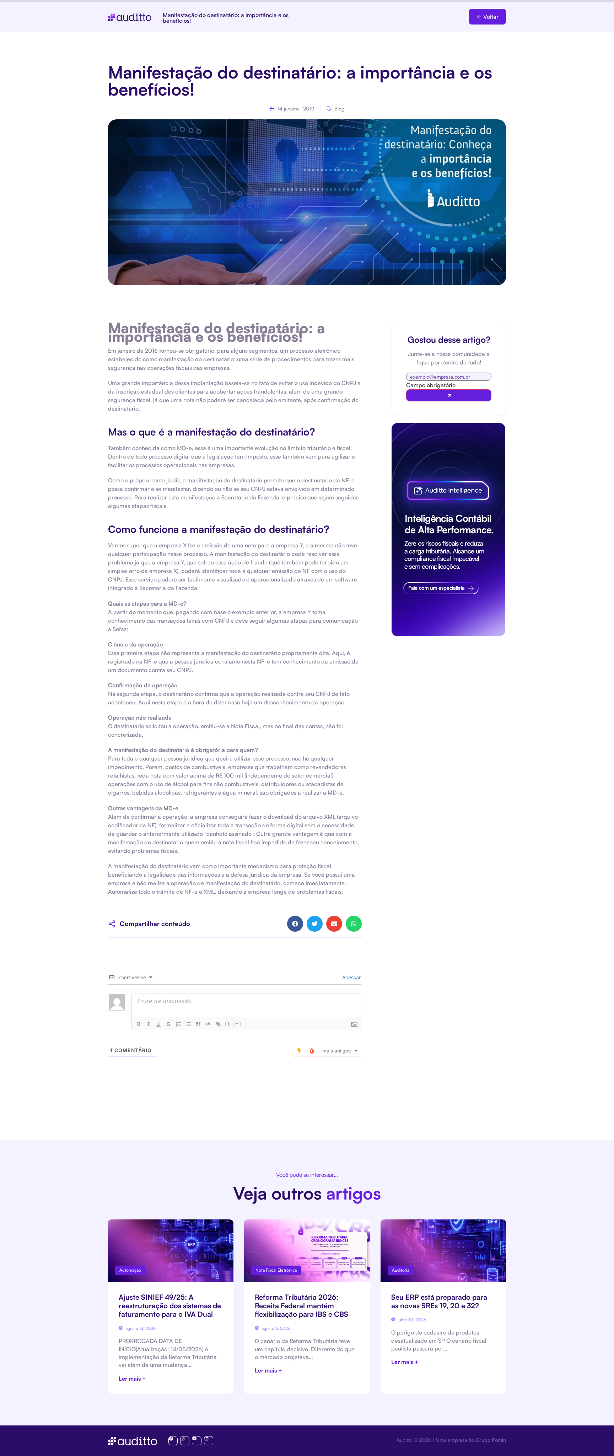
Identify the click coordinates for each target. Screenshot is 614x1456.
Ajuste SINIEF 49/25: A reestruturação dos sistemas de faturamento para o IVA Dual (170, 1306)
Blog (339, 108)
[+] (237, 1023)
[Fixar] (168, 1024)
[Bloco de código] (208, 1024)
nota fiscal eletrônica (276, 1270)
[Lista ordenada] (178, 1024)
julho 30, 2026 (411, 1319)
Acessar (351, 977)
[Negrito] (139, 1024)
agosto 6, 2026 (275, 1328)
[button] (487, 17)
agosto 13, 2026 (140, 1328)
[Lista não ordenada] (188, 1024)
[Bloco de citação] (198, 1024)
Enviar (448, 395)
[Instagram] (184, 1440)
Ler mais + (132, 1378)
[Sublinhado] (158, 1024)
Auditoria (400, 1270)
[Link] (218, 1024)
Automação (130, 1270)
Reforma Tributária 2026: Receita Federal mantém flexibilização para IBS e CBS (301, 1306)
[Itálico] (149, 1024)
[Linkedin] (208, 1440)
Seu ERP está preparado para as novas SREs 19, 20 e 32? (439, 1301)
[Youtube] (196, 1440)
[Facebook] (173, 1440)
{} (227, 1023)
